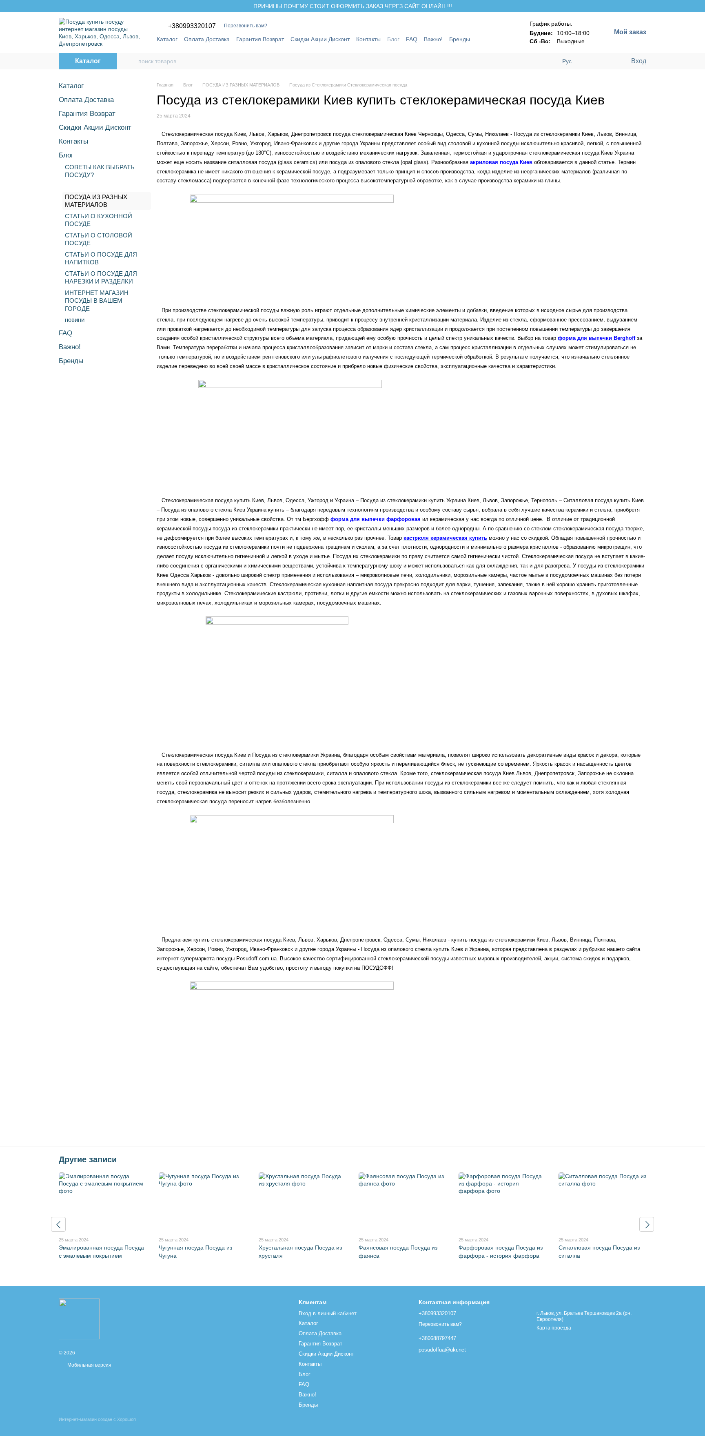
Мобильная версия (88, 1365)
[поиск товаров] (131, 61)
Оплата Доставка (207, 39)
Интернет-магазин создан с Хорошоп (97, 1419)
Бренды (459, 39)
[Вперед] (646, 1224)
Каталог (167, 39)
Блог (393, 39)
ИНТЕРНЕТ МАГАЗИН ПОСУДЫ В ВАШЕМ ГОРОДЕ (97, 300)
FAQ (411, 39)
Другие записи (88, 1159)
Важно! (433, 39)
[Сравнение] (591, 61)
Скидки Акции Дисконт (320, 39)
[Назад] (58, 1224)
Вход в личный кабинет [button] (328, 1313)
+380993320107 (192, 26)
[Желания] (607, 61)
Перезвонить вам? (245, 26)
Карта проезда (554, 1328)
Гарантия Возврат (260, 39)
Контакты (368, 39)
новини (74, 319)
